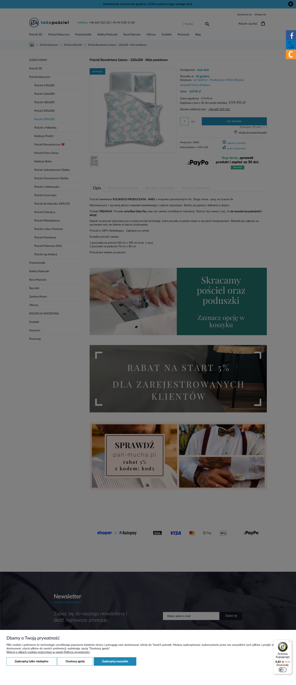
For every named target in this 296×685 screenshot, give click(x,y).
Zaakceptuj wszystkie (115, 661)
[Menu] (289, 642)
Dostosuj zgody (75, 661)
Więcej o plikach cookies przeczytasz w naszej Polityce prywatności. (48, 652)
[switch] (283, 669)
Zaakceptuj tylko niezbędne (31, 661)
